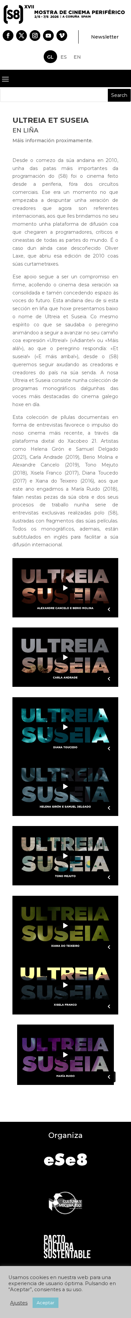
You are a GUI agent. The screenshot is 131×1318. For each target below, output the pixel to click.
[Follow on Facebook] (8, 35)
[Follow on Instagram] (35, 35)
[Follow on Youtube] (48, 35)
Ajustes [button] (19, 1303)
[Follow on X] (21, 35)
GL (50, 57)
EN (77, 57)
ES (63, 57)
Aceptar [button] (45, 1302)
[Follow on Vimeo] (61, 35)
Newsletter (105, 37)
